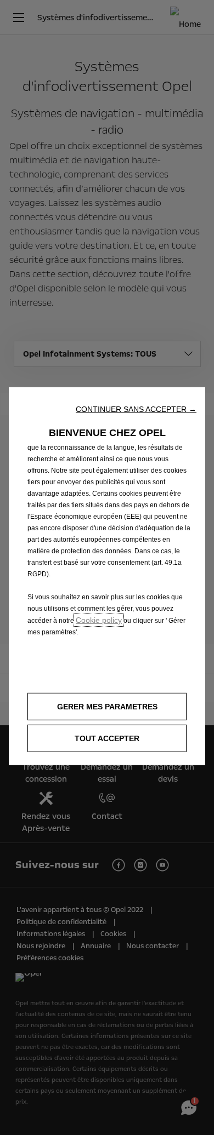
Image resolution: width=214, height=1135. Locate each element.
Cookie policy (99, 620)
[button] (136, 409)
